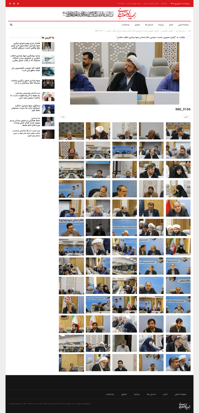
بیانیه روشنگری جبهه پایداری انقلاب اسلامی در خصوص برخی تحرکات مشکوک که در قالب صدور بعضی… (25, 58)
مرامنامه (164, 3)
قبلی (186, 116)
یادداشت (126, 24)
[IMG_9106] (178, 130)
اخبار (171, 24)
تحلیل (137, 24)
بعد (63, 116)
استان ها (149, 24)
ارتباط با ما (121, 3)
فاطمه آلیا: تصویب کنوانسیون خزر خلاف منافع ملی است (26, 69)
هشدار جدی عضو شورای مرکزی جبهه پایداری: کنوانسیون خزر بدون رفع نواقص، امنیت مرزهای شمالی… (25, 46)
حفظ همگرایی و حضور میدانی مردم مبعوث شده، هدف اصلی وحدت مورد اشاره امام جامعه (25, 122)
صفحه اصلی (183, 24)
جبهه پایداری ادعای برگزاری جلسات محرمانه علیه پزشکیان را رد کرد (25, 82)
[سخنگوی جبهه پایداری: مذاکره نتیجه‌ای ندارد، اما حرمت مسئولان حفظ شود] (48, 109)
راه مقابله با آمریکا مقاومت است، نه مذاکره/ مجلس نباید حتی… (25, 97)
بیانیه (161, 24)
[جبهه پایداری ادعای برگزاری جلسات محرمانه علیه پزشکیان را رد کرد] (48, 84)
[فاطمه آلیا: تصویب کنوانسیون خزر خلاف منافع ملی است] (48, 71)
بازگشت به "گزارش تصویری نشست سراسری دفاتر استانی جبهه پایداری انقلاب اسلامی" (151, 37)
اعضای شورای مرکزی (151, 3)
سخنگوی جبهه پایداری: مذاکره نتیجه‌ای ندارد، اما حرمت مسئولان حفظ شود (25, 108)
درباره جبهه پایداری (134, 3)
